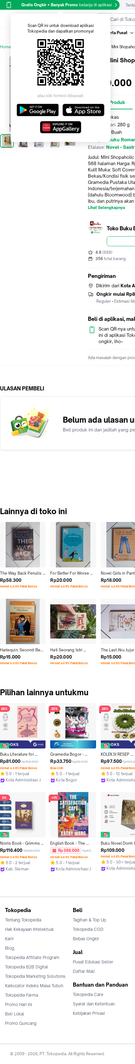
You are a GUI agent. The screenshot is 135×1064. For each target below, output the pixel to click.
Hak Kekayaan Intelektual (29, 929)
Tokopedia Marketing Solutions (35, 976)
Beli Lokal (14, 1013)
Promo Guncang (20, 1023)
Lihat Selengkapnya (106, 208)
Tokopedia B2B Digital (26, 966)
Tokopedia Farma (21, 995)
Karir (9, 938)
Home (5, 46)
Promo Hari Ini (18, 1004)
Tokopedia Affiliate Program (32, 957)
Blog (9, 948)
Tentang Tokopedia (23, 919)
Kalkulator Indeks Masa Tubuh (34, 985)
